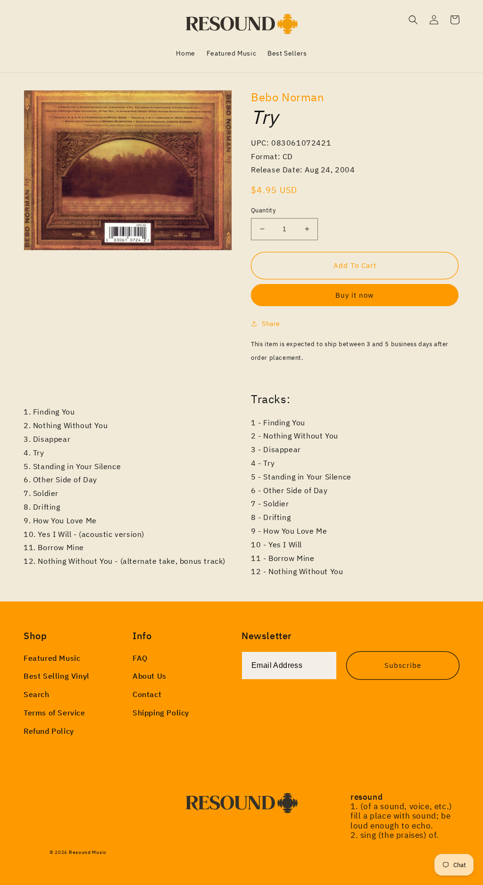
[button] (413, 19)
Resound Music (88, 852)
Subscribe (402, 665)
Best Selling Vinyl (57, 676)
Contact (147, 694)
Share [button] (271, 323)
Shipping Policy (161, 712)
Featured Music (52, 658)
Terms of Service (54, 712)
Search (37, 694)
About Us (150, 676)
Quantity (263, 210)
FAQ (140, 658)
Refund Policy (49, 731)
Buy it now (354, 295)
